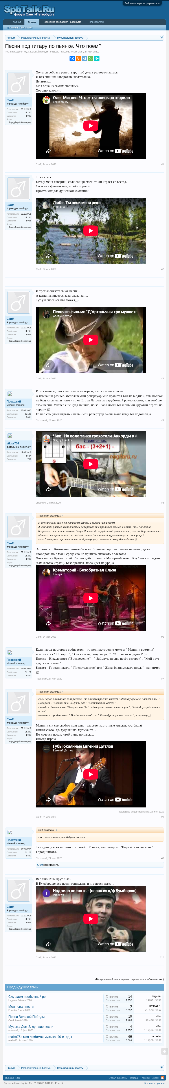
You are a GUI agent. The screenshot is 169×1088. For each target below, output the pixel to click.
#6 (162, 636)
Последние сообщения (19, 27)
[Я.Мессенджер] (96, 58)
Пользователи (96, 22)
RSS (162, 1077)
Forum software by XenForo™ (34, 1083)
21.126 (28, 414)
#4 (162, 420)
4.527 (28, 456)
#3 (162, 378)
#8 (162, 817)
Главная (16, 22)
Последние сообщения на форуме (62, 22)
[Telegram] (84, 58)
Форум (32, 22)
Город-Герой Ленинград (20, 122)
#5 (162, 502)
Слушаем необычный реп (27, 996)
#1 (162, 164)
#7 (162, 678)
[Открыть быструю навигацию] (161, 37)
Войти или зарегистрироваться (142, 3)
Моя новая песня (21, 1006)
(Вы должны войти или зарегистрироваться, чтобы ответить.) (129, 979)
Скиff (80, 51)
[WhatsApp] (90, 58)
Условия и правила (154, 1083)
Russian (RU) (12, 1078)
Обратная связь (118, 1078)
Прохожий (14, 401)
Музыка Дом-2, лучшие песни (30, 1026)
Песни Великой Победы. (27, 1017)
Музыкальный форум (36, 51)
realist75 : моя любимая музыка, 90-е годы (40, 1037)
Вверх (155, 1078)
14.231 (28, 112)
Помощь (133, 1078)
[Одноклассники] (78, 58)
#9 (162, 858)
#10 (162, 957)
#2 (162, 269)
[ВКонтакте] (72, 58)
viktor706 (13, 443)
